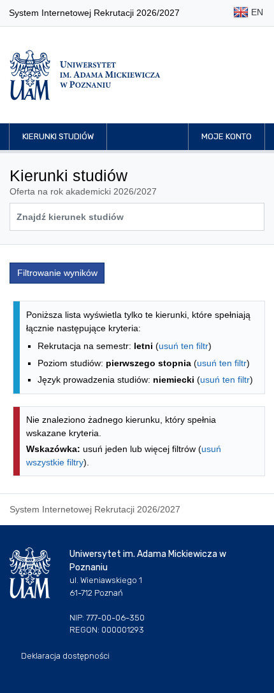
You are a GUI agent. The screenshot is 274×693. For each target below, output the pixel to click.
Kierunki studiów (58, 136)
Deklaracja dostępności (65, 656)
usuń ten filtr (183, 346)
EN (256, 12)
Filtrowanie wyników (57, 273)
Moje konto (226, 136)
